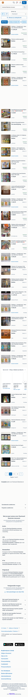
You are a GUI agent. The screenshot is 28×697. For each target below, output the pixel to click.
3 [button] (17, 474)
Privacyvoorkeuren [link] (6, 667)
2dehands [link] (8, 676)
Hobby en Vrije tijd (13, 22)
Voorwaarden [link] (4, 658)
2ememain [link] (4, 679)
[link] (3, 2)
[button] (17, 2)
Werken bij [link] (4, 673)
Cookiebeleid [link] (4, 664)
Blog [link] (2, 650)
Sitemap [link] (9, 679)
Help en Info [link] (4, 656)
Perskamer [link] (9, 673)
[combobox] (12, 7)
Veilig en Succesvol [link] (6, 653)
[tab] (3, 14)
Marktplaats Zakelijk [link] (8, 650)
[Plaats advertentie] (24, 2)
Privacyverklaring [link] (5, 661)
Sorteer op (13, 11)
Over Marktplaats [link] (5, 670)
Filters (5, 22)
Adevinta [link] (3, 676)
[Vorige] (7, 474)
